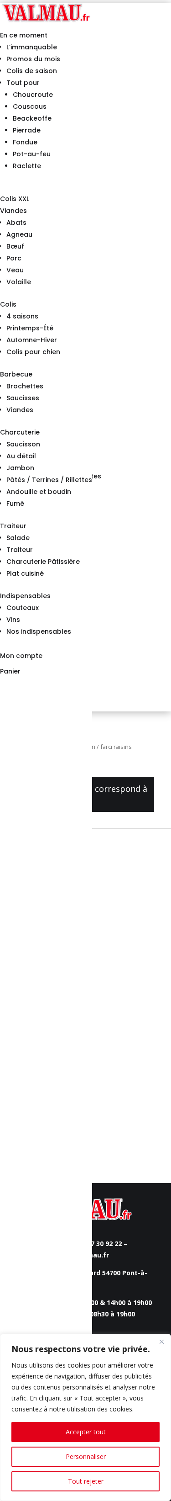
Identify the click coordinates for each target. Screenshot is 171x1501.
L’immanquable (31, 47)
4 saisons (22, 316)
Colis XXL (14, 198)
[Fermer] (161, 1341)
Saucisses (22, 398)
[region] (85, 1417)
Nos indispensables (38, 631)
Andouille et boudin (38, 491)
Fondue (25, 142)
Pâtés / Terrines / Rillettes (49, 479)
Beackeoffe (32, 118)
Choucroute (33, 94)
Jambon (20, 467)
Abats (16, 222)
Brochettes (24, 386)
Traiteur (13, 525)
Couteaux (22, 607)
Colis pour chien (33, 351)
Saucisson (23, 444)
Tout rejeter (86, 1481)
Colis (8, 304)
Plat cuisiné (25, 573)
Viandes (13, 210)
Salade (18, 537)
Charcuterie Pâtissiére (43, 561)
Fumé (15, 503)
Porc (13, 258)
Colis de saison (31, 70)
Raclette (27, 165)
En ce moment (23, 35)
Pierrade (27, 130)
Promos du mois (33, 59)
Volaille (18, 281)
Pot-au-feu (32, 154)
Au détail (21, 456)
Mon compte (21, 655)
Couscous (30, 106)
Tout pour (23, 82)
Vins (13, 619)
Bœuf (15, 246)
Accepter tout (86, 1431)
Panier (10, 671)
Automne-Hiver (31, 340)
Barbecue (16, 374)
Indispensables (25, 595)
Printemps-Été (29, 328)
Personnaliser (86, 1456)
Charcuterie (20, 432)
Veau (15, 270)
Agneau (19, 234)
